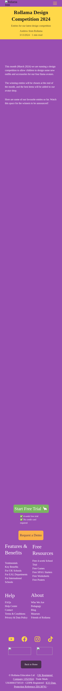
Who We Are (37, 602)
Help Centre (11, 606)
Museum (35, 613)
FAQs (8, 602)
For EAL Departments (16, 574)
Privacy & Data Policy (16, 617)
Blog (33, 610)
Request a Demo (31, 535)
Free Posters (38, 579)
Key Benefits (11, 566)
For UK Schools (13, 570)
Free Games (38, 568)
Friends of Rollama (40, 617)
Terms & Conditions (15, 613)
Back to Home (31, 664)
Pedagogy (36, 606)
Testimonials (11, 563)
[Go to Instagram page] (37, 639)
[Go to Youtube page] (11, 639)
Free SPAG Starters (42, 572)
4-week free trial (31, 516)
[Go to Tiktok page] (50, 639)
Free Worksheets (40, 576)
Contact (9, 610)
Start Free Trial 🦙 (31, 508)
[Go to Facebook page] (24, 639)
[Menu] (55, 3)
